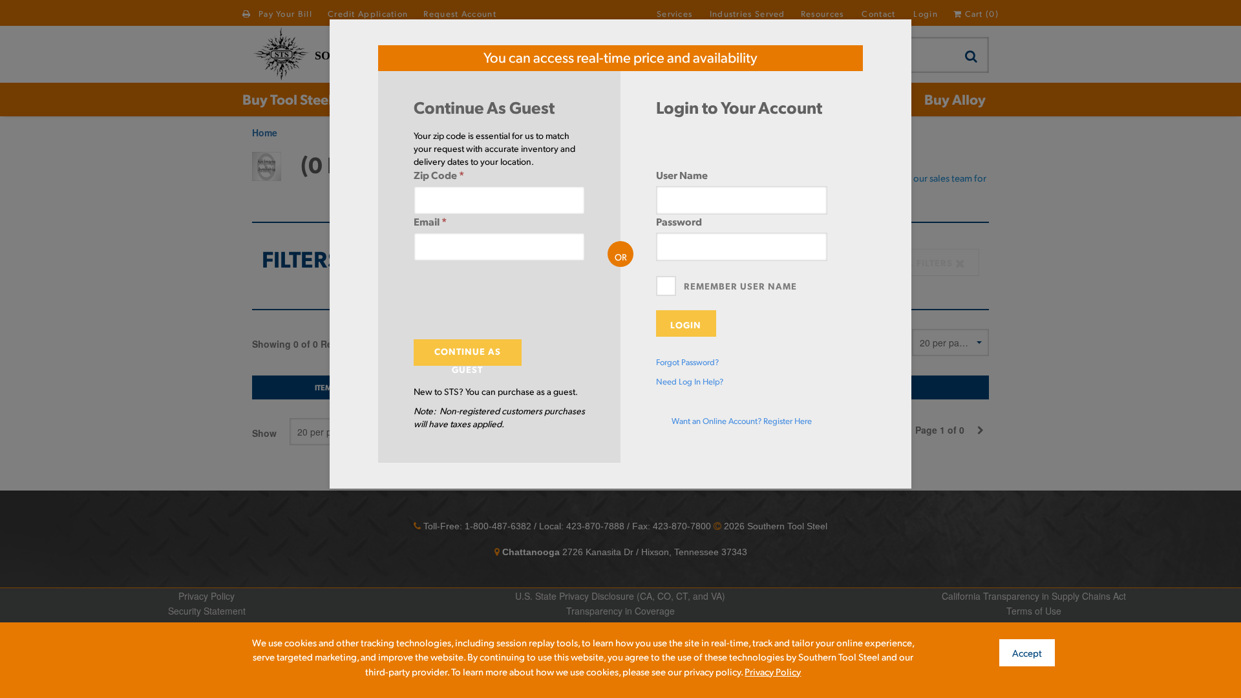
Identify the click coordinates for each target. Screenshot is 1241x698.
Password (679, 221)
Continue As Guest (467, 355)
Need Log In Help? (689, 381)
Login (685, 324)
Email (430, 221)
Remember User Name (740, 285)
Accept (1027, 652)
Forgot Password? (687, 362)
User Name (682, 175)
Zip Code (439, 175)
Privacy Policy (773, 671)
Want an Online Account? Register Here (742, 421)
